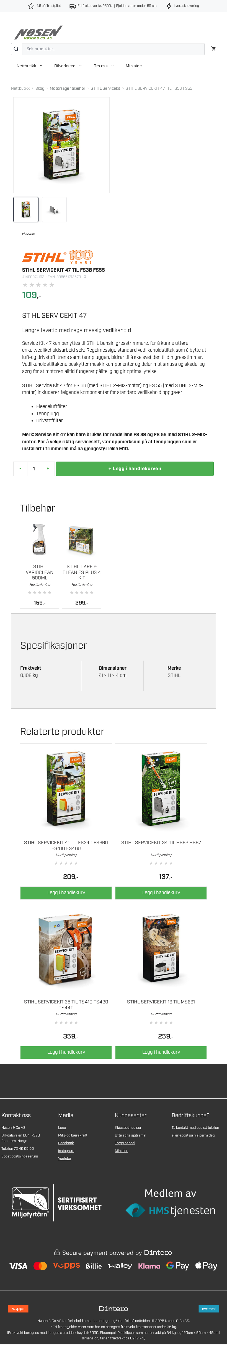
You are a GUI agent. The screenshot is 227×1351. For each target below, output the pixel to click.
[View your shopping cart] (213, 48)
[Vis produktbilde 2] (54, 209)
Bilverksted (65, 66)
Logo (62, 1127)
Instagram (66, 1151)
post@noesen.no (24, 1156)
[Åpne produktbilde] (61, 145)
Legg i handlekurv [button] (66, 893)
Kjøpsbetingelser (128, 1127)
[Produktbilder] (61, 210)
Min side (134, 66)
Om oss (101, 66)
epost (183, 1135)
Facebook (66, 1143)
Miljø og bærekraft (72, 1135)
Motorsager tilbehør (67, 88)
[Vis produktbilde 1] (25, 209)
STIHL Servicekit (105, 88)
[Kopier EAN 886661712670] (84, 276)
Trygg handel (125, 1143)
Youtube (64, 1158)
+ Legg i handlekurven (134, 468)
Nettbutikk (26, 66)
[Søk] (16, 49)
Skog (40, 88)
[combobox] (108, 49)
